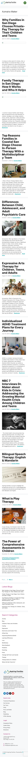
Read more (5, 127)
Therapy (4, 657)
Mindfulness (5, 642)
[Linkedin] (4, 693)
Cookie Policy (6, 725)
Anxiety (4, 618)
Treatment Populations (9, 701)
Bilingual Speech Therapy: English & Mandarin (14, 457)
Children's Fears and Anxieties (9, 623)
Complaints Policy (7, 723)
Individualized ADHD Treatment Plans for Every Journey (14, 325)
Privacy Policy (6, 727)
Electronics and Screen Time (9, 630)
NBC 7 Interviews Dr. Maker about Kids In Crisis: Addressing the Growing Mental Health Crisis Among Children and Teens (13, 393)
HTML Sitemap (7, 716)
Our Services (6, 703)
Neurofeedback (6, 645)
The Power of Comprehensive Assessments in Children (13, 546)
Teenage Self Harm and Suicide (10, 655)
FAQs (4, 707)
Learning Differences (7, 638)
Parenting (4, 650)
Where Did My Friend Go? (8, 662)
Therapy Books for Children (9, 659)
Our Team (5, 705)
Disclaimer (6, 730)
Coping (4, 626)
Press (3, 652)
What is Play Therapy (10, 500)
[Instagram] (10, 693)
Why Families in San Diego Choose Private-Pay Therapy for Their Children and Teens (13, 27)
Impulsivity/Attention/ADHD (9, 635)
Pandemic (4, 647)
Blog (3, 621)
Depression (5, 628)
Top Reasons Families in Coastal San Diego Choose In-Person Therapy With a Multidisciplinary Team (13, 146)
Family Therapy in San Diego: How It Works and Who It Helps (14, 85)
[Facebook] (7, 693)
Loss (3, 640)
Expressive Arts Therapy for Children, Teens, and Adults (13, 267)
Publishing (6, 714)
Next (11, 579)
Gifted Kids (5, 633)
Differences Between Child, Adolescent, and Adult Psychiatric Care (13, 208)
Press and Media (7, 709)
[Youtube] (13, 693)
